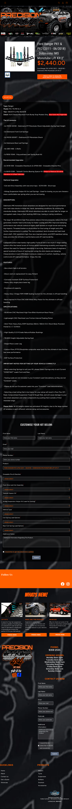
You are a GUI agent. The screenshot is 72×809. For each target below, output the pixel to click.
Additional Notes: (9, 534)
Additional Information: (42, 726)
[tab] (35, 35)
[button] (5, 3)
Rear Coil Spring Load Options (13, 525)
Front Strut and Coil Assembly (13, 485)
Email (5, 444)
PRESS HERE (12, 635)
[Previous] (3, 21)
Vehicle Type (7, 509)
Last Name (41, 433)
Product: (6, 463)
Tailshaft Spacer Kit (10, 493)
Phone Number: (8, 455)
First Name (6, 433)
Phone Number (43, 708)
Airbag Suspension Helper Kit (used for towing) (19, 501)
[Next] (68, 21)
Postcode (41, 716)
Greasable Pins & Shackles (12, 474)
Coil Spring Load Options (12, 517)
